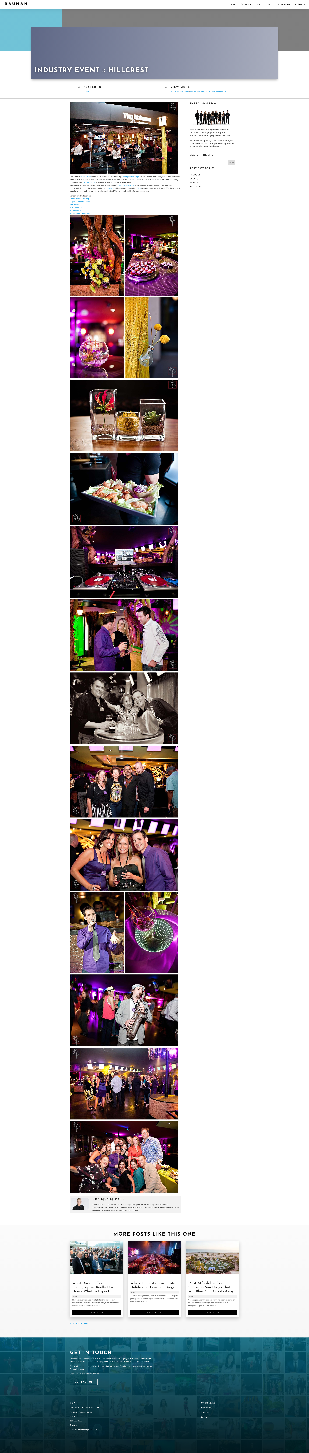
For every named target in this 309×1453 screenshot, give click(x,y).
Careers (204, 1417)
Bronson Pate (108, 1199)
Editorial (195, 187)
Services (246, 4)
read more (96, 1312)
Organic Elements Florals (80, 201)
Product (195, 175)
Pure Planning (89, 182)
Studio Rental (283, 4)
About (234, 4)
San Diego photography (216, 91)
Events (86, 91)
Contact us (84, 1381)
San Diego (202, 91)
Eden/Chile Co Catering (79, 199)
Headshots (196, 183)
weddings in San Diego (130, 176)
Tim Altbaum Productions (80, 213)
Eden (138, 188)
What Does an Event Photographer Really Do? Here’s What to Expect (92, 1287)
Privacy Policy (206, 1407)
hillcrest (193, 91)
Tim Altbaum (86, 176)
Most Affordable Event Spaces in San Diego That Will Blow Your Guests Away (211, 1287)
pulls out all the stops (125, 185)
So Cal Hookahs (76, 207)
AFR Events (74, 204)
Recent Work (264, 4)
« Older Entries (79, 1323)
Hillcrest (109, 188)
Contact (300, 4)
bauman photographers (180, 91)
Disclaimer (205, 1412)
